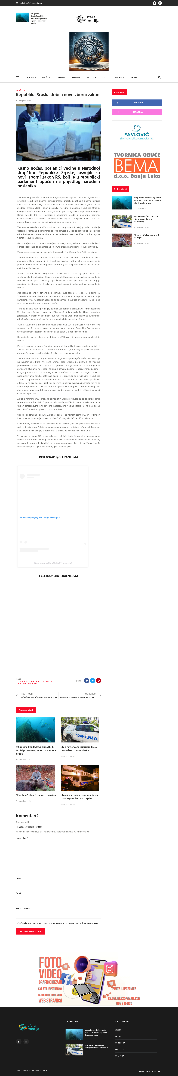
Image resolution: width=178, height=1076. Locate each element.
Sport (134, 77)
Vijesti (61, 77)
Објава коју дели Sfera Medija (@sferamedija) (52, 563)
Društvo (46, 77)
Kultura (91, 77)
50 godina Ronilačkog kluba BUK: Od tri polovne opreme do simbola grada (39, 18)
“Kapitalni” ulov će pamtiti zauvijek (36, 795)
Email (19, 893)
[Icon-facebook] (154, 3)
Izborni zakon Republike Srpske (35, 681)
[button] (159, 77)
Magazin (120, 77)
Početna (31, 77)
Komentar (22, 838)
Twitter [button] (38, 826)
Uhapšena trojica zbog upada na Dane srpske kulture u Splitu (79, 796)
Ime (18, 878)
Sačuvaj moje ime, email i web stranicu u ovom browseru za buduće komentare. (58, 923)
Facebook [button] (22, 826)
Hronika (76, 77)
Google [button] (31, 826)
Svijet (105, 77)
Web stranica (23, 908)
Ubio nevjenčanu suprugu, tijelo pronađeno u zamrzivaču (79, 748)
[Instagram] (160, 3)
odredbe (22, 683)
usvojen (32, 683)
